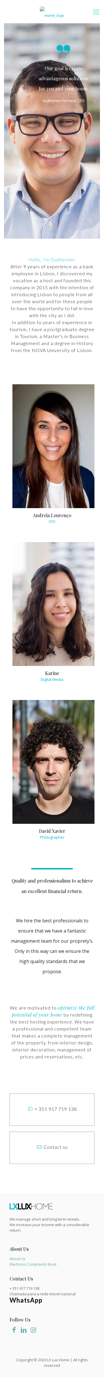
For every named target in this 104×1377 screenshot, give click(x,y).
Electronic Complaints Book (33, 1264)
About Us (17, 1258)
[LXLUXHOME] (52, 11)
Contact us (56, 1147)
